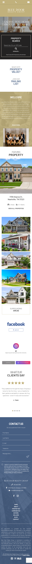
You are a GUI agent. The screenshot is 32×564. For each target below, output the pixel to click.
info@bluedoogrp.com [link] (17, 490)
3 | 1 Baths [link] (21, 204)
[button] (16, 45)
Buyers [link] (16, 513)
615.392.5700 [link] (17, 484)
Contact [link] (16, 519)
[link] (16, 2)
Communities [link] (16, 511)
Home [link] (16, 504)
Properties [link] (16, 508)
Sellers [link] (16, 515)
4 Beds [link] (12, 204)
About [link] (16, 506)
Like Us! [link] (16, 330)
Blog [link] (16, 517)
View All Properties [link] (16, 208)
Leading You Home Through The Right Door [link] (16, 24)
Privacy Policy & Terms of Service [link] (13, 472)
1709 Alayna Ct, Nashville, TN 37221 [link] (16, 198)
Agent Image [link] (26, 555)
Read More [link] (16, 125)
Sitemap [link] (4, 555)
